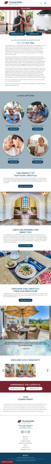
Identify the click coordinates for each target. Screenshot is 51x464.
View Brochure (25, 300)
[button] (3, 371)
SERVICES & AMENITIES (25, 443)
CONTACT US (25, 447)
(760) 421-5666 (23, 428)
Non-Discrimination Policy (36, 459)
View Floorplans (25, 186)
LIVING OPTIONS (25, 441)
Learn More (13, 129)
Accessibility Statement (22, 459)
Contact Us (34, 388)
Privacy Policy (11, 459)
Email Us (29, 428)
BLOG (25, 445)
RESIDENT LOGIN (25, 449)
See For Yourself (25, 246)
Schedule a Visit (16, 388)
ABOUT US (25, 436)
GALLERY (25, 439)
